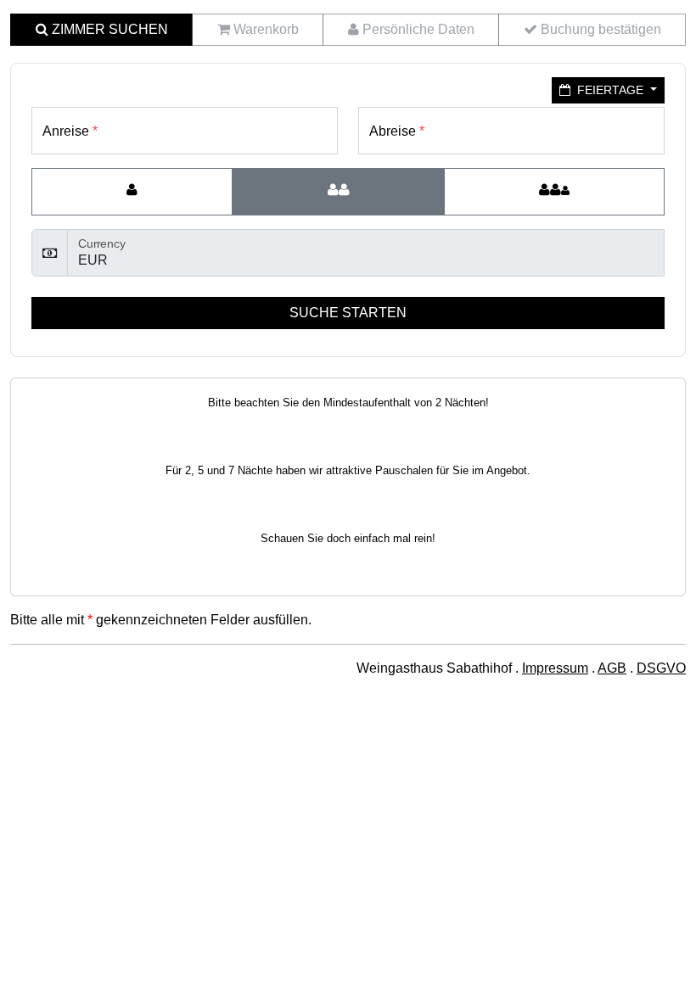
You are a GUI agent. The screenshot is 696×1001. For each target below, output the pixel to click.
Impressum (555, 668)
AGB (612, 668)
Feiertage (610, 90)
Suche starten (348, 312)
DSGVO (661, 668)
